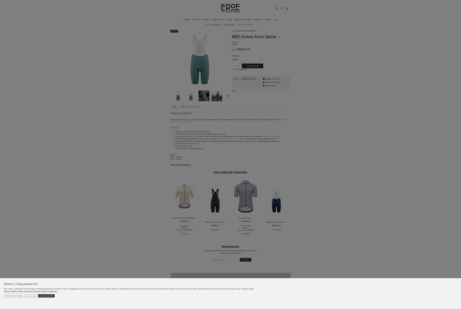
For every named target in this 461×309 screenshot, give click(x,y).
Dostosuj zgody (31, 296)
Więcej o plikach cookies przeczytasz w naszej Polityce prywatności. (31, 291)
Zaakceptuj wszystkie (46, 296)
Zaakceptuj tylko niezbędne (14, 296)
